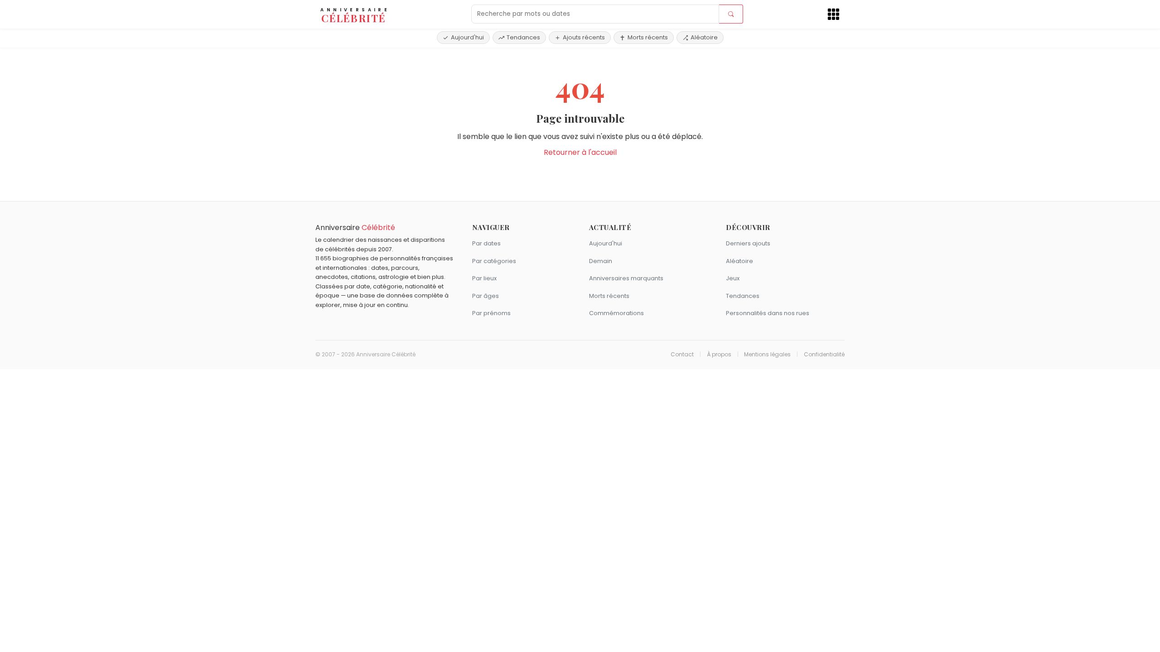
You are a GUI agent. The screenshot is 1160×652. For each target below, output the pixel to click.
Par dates (486, 243)
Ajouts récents (584, 37)
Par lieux (484, 278)
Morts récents (648, 37)
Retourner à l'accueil (580, 152)
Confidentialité (824, 354)
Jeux (733, 278)
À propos (719, 354)
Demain (600, 261)
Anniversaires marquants (626, 278)
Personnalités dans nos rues (767, 313)
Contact (682, 354)
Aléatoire (704, 37)
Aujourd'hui (467, 37)
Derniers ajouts (748, 243)
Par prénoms (491, 313)
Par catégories (494, 261)
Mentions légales (767, 354)
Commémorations (616, 313)
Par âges (485, 296)
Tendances (523, 37)
